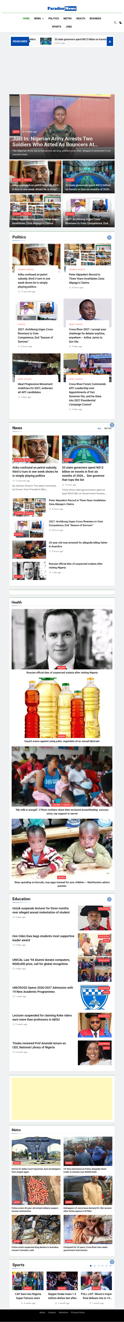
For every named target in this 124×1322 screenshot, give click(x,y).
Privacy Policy (78, 1312)
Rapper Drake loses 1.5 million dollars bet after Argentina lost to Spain (62, 1298)
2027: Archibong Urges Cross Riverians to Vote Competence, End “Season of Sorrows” (86, 223)
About (42, 1312)
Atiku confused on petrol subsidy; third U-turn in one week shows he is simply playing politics (35, 189)
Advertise (63, 1312)
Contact (52, 1312)
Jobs (69, 26)
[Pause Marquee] (110, 41)
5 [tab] (106, 1266)
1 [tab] (90, 1266)
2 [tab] (94, 1266)
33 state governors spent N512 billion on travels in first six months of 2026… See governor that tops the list (88, 189)
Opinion (17, 180)
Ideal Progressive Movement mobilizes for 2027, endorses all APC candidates (35, 388)
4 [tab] (102, 1266)
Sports (56, 26)
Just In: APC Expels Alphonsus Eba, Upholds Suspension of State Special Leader (54, 144)
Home (26, 18)
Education (104, 909)
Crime (17, 555)
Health (80, 18)
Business (95, 18)
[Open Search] (115, 22)
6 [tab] (110, 1266)
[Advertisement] (62, 70)
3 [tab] (98, 1266)
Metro (68, 18)
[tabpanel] (28, 1288)
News (37, 18)
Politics (53, 18)
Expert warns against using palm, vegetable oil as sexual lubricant (62, 741)
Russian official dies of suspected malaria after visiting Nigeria (62, 672)
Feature (70, 180)
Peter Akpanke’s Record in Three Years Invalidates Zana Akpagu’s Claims (86, 278)
